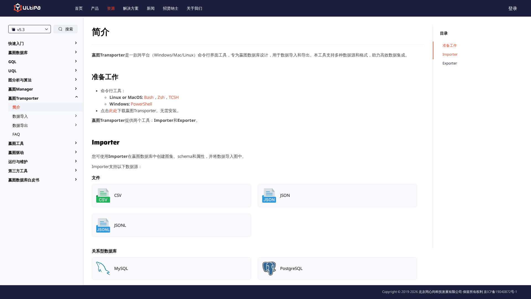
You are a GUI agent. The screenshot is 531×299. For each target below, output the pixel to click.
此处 (113, 110)
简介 (16, 107)
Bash (148, 97)
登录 (512, 8)
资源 (111, 8)
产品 (95, 8)
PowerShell (141, 104)
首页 (79, 8)
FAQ (16, 134)
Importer (449, 54)
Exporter (449, 63)
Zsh (161, 97)
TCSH (174, 97)
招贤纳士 (170, 8)
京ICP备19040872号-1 (500, 291)
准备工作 (449, 45)
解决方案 (131, 8)
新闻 (151, 8)
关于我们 (194, 8)
